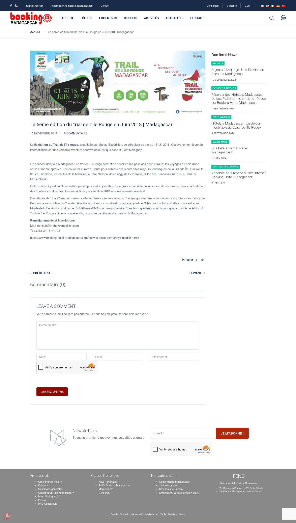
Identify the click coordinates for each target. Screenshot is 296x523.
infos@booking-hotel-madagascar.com (72, 5)
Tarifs (163, 514)
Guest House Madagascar (174, 481)
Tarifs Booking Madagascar (114, 485)
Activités (151, 18)
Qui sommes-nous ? (50, 481)
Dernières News (224, 55)
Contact (105, 5)
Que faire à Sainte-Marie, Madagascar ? (229, 150)
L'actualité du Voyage (225, 166)
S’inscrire (104, 493)
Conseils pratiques (224, 88)
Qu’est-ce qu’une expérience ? (56, 493)
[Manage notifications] (7, 516)
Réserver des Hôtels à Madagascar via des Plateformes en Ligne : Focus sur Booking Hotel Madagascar (238, 99)
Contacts (43, 485)
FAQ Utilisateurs (47, 503)
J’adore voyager (168, 485)
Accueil (67, 18)
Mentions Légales (176, 514)
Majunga (218, 63)
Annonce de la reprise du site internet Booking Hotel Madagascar (238, 175)
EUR (248, 5)
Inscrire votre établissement (144, 514)
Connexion (213, 5)
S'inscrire (232, 5)
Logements (108, 18)
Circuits (130, 18)
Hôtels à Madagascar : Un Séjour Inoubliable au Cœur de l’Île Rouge (236, 125)
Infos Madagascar (48, 496)
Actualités (174, 18)
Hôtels (86, 18)
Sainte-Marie (220, 141)
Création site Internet (171, 489)
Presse (42, 500)
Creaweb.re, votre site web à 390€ (179, 493)
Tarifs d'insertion (34, 5)
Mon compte (106, 489)
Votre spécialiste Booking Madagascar (238, 483)
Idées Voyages (221, 117)
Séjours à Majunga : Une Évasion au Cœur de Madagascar (237, 72)
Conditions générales (50, 489)
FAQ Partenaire (108, 481)
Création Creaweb (120, 514)
